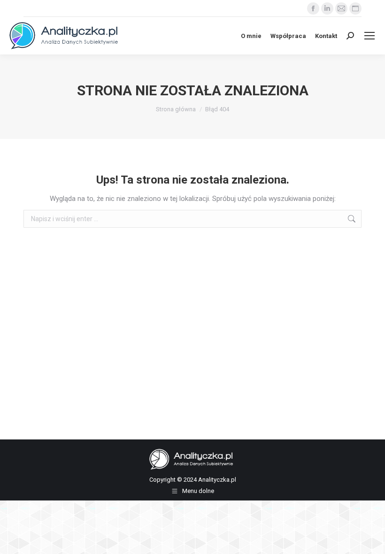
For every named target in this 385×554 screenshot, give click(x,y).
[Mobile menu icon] (369, 36)
